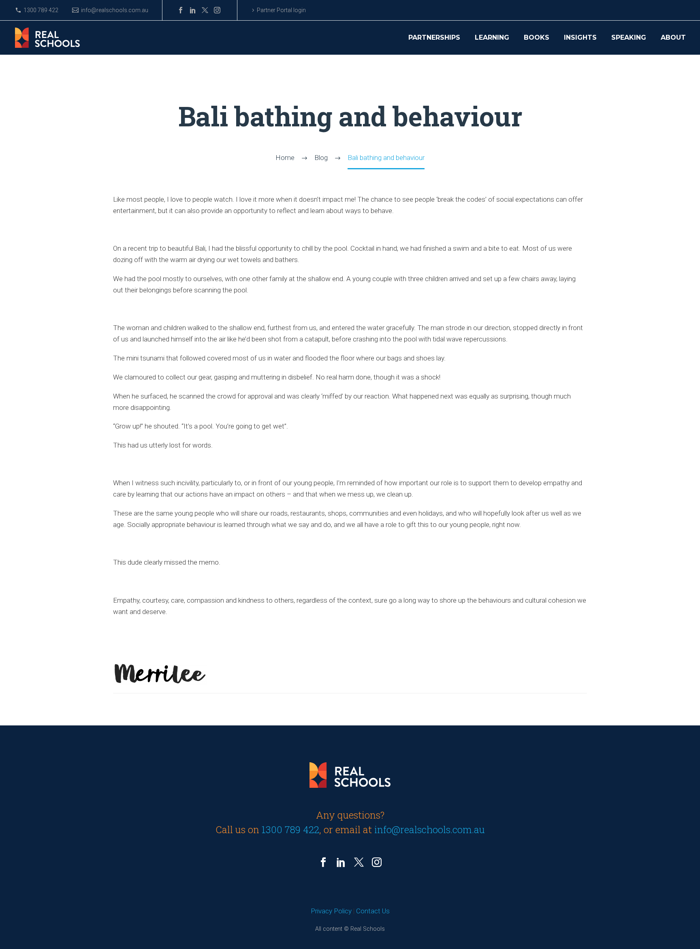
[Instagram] (217, 10)
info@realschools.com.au (114, 10)
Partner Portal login (281, 10)
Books (536, 37)
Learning (492, 37)
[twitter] (359, 862)
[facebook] (323, 862)
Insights (580, 37)
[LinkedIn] (193, 10)
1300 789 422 (40, 10)
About (673, 37)
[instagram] (377, 862)
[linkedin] (341, 862)
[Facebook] (181, 10)
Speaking (628, 37)
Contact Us (373, 911)
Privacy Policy (331, 911)
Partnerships (434, 37)
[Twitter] (205, 10)
